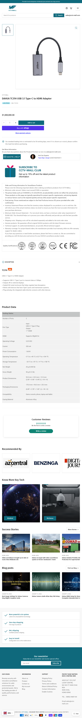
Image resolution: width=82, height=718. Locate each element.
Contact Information (49, 689)
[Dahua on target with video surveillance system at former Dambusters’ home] (46, 543)
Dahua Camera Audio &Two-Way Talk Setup (46, 596)
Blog (23, 689)
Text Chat (41, 158)
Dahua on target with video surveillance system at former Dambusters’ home (45, 558)
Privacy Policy (46, 681)
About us (25, 678)
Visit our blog (72, 568)
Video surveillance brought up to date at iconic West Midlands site (15, 558)
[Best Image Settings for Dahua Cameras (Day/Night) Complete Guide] (16, 581)
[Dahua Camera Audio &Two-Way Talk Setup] (46, 581)
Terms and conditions (49, 684)
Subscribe (55, 663)
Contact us (25, 684)
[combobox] (33, 15)
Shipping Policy (47, 678)
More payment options (23, 133)
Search (60, 15)
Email (48, 158)
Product (24, 681)
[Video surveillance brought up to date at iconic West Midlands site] (16, 543)
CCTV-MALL (5, 95)
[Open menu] (78, 8)
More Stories (72, 529)
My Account (26, 686)
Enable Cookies (47, 692)
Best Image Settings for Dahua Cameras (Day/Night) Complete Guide (15, 597)
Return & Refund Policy (49, 686)
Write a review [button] (41, 431)
